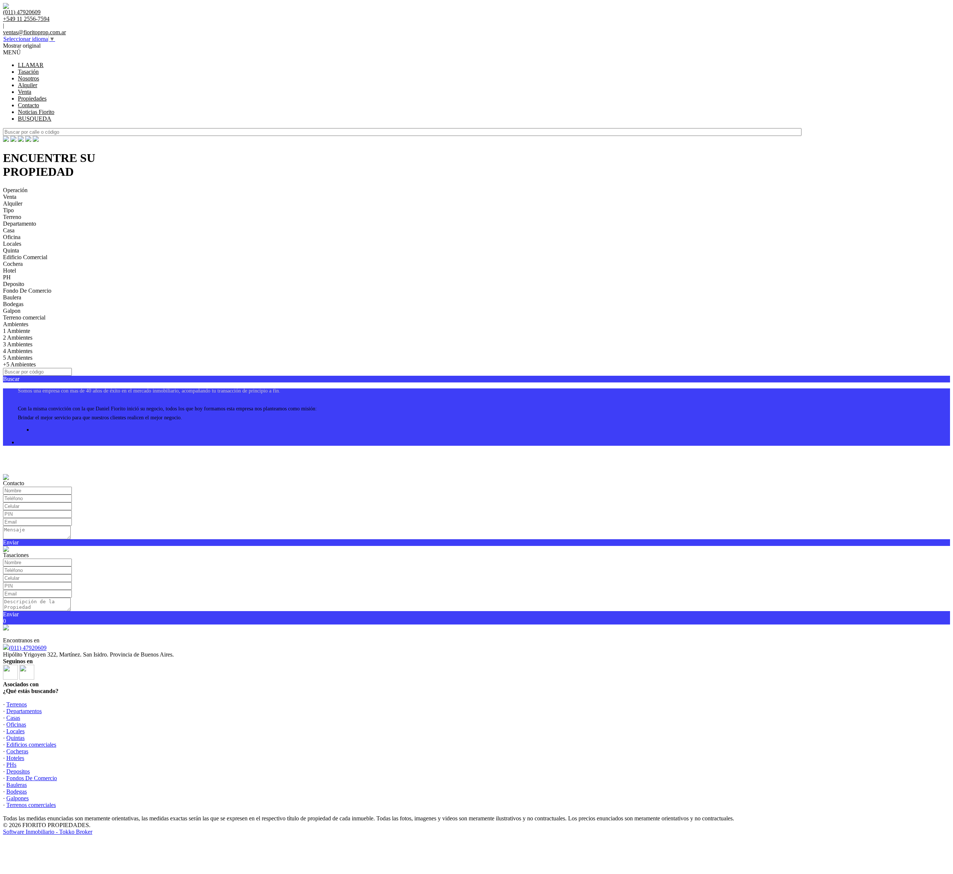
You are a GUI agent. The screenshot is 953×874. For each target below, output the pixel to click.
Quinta (11, 250)
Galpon (11, 311)
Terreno (12, 217)
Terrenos (16, 704)
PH (7, 277)
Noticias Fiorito (36, 112)
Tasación (28, 72)
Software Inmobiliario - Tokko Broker (47, 832)
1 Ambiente (16, 331)
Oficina (11, 237)
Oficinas (16, 724)
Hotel (9, 270)
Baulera (12, 297)
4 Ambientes (17, 351)
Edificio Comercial (25, 257)
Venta (24, 92)
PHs (11, 765)
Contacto (28, 105)
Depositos (18, 771)
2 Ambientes (17, 337)
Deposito (13, 284)
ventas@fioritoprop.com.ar (34, 32)
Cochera (13, 264)
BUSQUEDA (34, 118)
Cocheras (17, 751)
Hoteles (15, 758)
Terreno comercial (24, 317)
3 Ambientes (17, 344)
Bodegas (13, 304)
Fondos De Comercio (31, 778)
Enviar (11, 542)
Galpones (17, 798)
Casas (13, 718)
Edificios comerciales (31, 744)
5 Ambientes (17, 358)
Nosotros (28, 78)
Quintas (15, 738)
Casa (9, 230)
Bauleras (16, 785)
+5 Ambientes (19, 364)
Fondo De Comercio (27, 290)
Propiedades (32, 98)
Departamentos (24, 711)
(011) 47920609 (28, 648)
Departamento (19, 223)
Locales (12, 244)
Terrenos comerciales (31, 805)
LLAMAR (31, 65)
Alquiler (27, 85)
